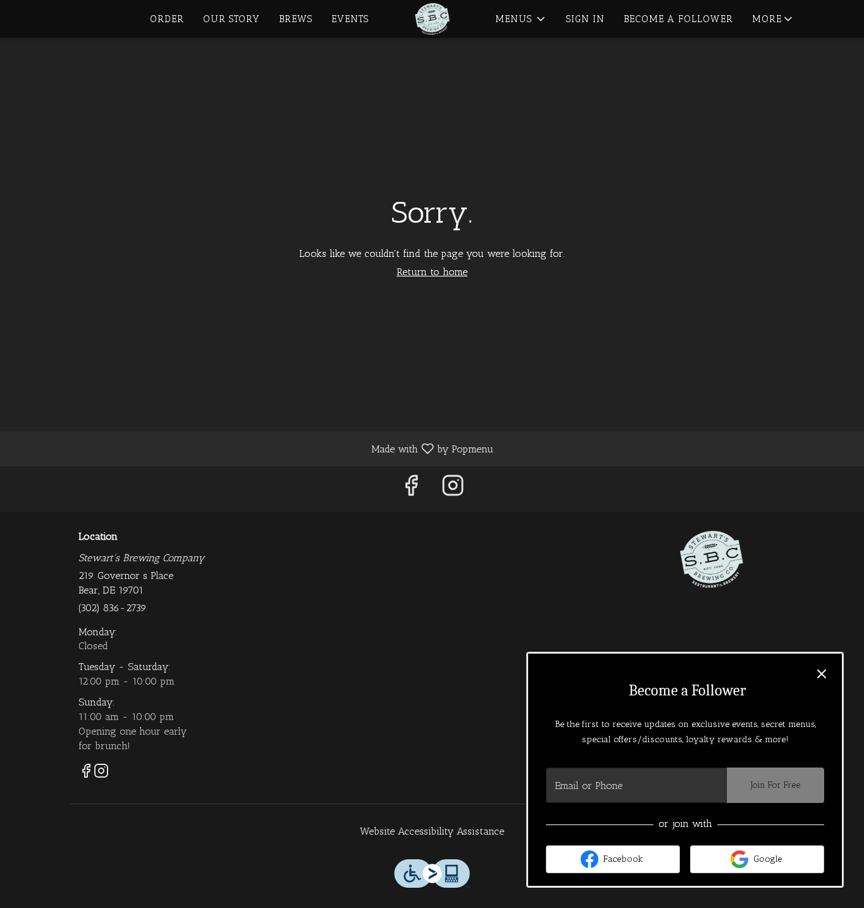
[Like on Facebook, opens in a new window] (411, 489)
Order (167, 19)
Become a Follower (678, 19)
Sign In (585, 19)
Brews (295, 19)
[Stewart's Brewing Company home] (432, 19)
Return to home (432, 272)
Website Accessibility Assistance (432, 831)
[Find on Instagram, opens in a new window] (452, 489)
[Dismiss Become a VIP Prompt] (821, 674)
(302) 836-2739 (112, 608)
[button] (773, 19)
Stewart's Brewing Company (712, 559)
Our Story (231, 19)
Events (350, 19)
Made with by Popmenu (251, 448)
